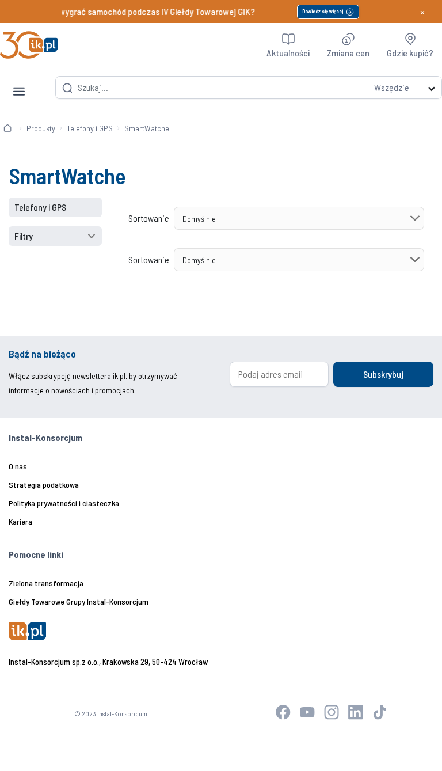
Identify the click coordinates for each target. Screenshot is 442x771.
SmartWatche (146, 128)
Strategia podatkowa (44, 484)
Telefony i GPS (90, 128)
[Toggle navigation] (19, 82)
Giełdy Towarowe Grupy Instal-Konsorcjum (78, 601)
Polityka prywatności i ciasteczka (64, 503)
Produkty (40, 128)
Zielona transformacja (46, 583)
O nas (18, 466)
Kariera (20, 521)
